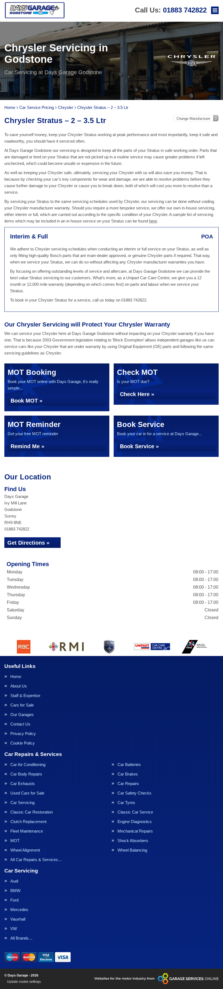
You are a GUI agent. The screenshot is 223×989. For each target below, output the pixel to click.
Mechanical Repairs (135, 831)
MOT (15, 841)
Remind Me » (27, 446)
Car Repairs (128, 783)
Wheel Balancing (132, 850)
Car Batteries (129, 764)
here (153, 221)
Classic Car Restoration (31, 812)
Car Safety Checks (134, 793)
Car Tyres (126, 802)
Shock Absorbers (132, 841)
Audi (14, 881)
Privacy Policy (23, 733)
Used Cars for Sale (27, 793)
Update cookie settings (24, 982)
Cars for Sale (22, 705)
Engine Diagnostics (134, 822)
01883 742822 (171, 10)
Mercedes (19, 910)
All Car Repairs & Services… (36, 860)
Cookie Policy (22, 743)
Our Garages (22, 714)
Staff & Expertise (25, 695)
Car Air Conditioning (27, 764)
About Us (18, 686)
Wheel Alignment (25, 850)
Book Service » (139, 446)
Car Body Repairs (26, 774)
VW (13, 929)
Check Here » (137, 394)
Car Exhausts (22, 783)
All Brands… (21, 938)
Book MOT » (26, 401)
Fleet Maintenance (26, 831)
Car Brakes (127, 774)
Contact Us (20, 724)
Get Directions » (28, 543)
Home (15, 676)
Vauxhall (17, 919)
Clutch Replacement (28, 822)
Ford (14, 900)
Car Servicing (22, 802)
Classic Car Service (135, 812)
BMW (15, 890)
